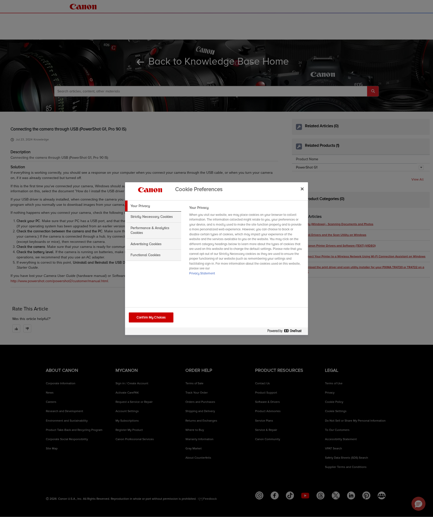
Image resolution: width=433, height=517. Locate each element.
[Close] (302, 189)
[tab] (153, 206)
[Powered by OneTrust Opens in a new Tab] (286, 332)
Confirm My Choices (151, 317)
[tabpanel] (246, 242)
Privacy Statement (202, 273)
